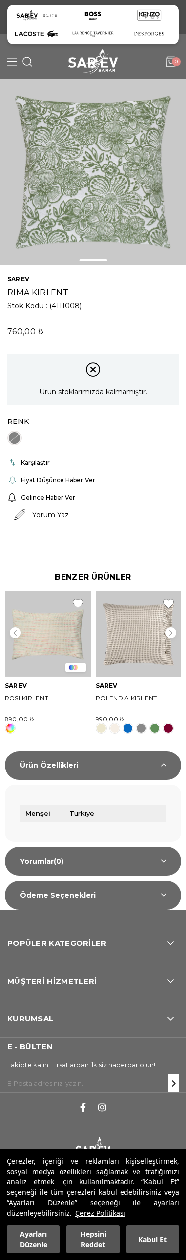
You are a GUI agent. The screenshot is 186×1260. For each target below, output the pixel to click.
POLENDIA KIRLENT (126, 698)
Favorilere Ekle (78, 604)
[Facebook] (83, 1107)
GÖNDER (173, 1083)
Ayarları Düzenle (33, 1239)
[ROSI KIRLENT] (48, 634)
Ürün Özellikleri (49, 765)
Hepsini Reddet (93, 1239)
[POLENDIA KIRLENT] (139, 634)
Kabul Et (152, 1239)
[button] (93, 260)
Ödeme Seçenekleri (58, 895)
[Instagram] (102, 1107)
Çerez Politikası (100, 1213)
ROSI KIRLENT (26, 698)
